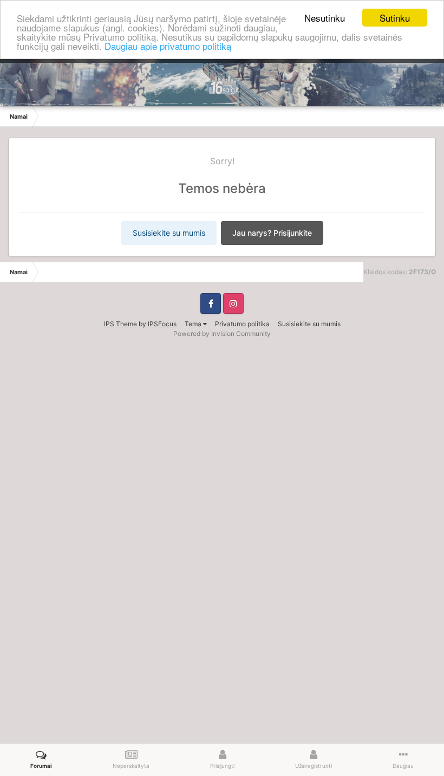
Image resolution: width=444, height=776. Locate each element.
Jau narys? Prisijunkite (272, 232)
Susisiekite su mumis (169, 232)
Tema (194, 324)
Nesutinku (324, 17)
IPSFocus (162, 324)
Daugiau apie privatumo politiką (168, 46)
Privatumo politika (242, 324)
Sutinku (395, 17)
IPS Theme (120, 324)
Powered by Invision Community (222, 333)
